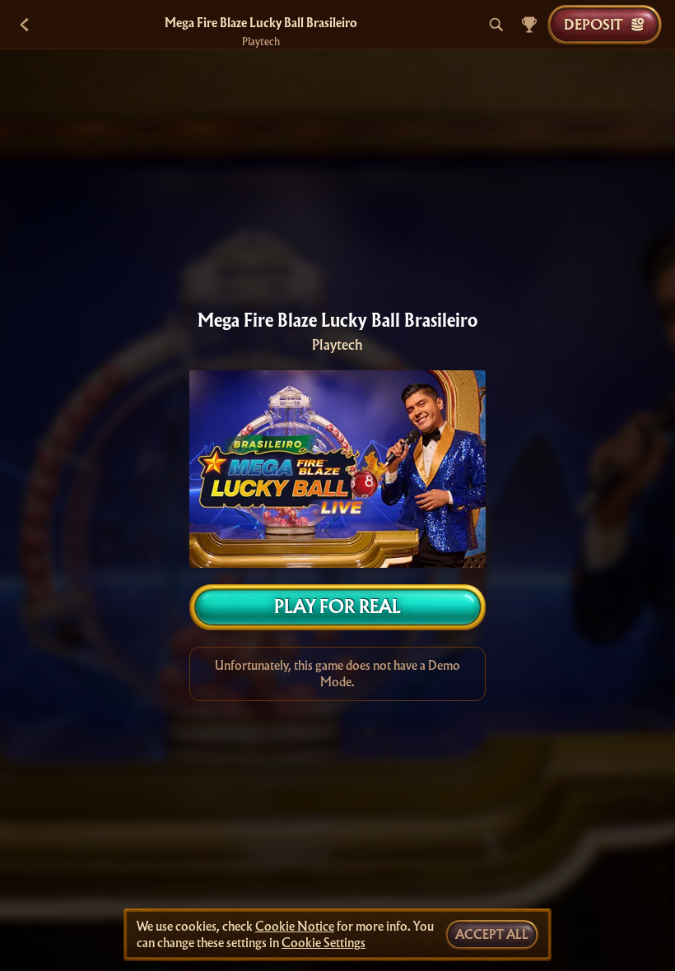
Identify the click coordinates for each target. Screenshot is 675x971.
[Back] (25, 24)
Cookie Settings (323, 943)
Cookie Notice (294, 926)
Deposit (593, 24)
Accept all (491, 935)
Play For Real (337, 607)
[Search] (496, 24)
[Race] (529, 24)
